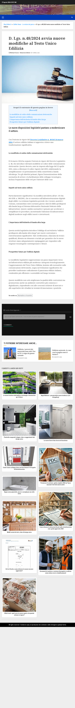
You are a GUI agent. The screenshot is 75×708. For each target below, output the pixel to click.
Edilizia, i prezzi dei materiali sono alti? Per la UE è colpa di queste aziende (26, 352)
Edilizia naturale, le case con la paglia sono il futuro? (61, 352)
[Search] (72, 17)
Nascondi (33, 110)
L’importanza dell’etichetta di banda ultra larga (28, 119)
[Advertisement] (37, 649)
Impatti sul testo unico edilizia (21, 117)
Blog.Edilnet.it (7, 24)
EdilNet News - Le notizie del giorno (23, 24)
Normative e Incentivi (25, 295)
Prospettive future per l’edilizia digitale (25, 122)
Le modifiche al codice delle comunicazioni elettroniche (31, 114)
